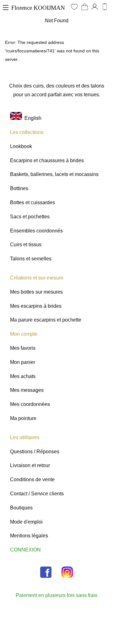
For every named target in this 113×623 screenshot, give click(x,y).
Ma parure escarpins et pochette (45, 319)
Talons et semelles (30, 258)
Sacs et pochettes (30, 216)
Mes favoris (22, 348)
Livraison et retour (30, 465)
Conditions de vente (32, 479)
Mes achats (22, 376)
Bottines (19, 188)
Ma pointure (23, 418)
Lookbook (21, 146)
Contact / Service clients (37, 493)
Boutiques (21, 507)
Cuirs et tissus (25, 244)
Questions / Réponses (34, 451)
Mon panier (22, 362)
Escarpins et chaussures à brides (47, 160)
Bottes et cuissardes (32, 202)
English (31, 118)
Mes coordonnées (30, 404)
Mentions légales (29, 535)
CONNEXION (25, 549)
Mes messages (27, 390)
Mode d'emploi (26, 521)
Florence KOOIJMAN (38, 7)
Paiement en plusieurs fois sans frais (56, 595)
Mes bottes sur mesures (36, 292)
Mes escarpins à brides (36, 306)
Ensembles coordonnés (36, 230)
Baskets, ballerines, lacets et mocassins (54, 174)
